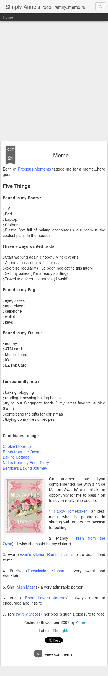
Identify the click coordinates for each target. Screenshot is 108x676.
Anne (80, 622)
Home (8, 17)
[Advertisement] (54, 81)
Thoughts (61, 630)
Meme (61, 155)
